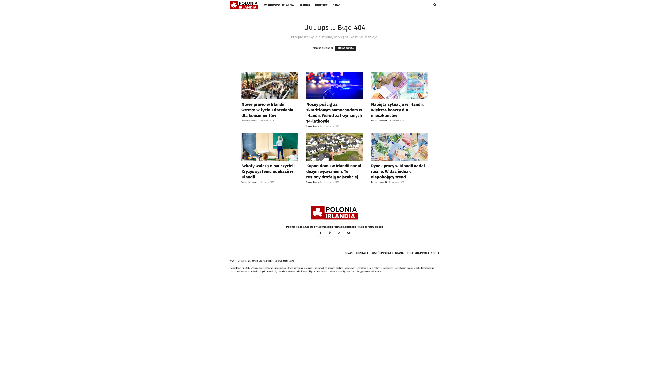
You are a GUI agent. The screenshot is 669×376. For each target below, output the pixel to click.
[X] (339, 233)
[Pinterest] (329, 233)
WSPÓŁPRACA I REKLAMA (387, 253)
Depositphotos (374, 271)
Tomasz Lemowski (249, 121)
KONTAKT (321, 5)
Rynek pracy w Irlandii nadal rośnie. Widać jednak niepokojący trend (398, 171)
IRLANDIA (304, 5)
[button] (435, 5)
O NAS (336, 5)
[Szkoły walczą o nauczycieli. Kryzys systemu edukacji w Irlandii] (269, 147)
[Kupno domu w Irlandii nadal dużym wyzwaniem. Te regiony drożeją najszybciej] (334, 147)
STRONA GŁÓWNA (345, 48)
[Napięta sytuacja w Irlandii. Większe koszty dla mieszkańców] (399, 85)
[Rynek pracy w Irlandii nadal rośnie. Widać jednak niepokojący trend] (399, 147)
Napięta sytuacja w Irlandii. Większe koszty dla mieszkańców (397, 110)
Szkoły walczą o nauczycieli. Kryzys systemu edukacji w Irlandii (268, 171)
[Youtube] (348, 233)
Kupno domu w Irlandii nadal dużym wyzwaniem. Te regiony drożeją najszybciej (333, 171)
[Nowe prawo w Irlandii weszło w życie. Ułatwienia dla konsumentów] (269, 85)
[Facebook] (320, 233)
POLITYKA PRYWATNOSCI (423, 253)
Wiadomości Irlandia (279, 5)
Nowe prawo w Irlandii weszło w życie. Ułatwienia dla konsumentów (267, 110)
